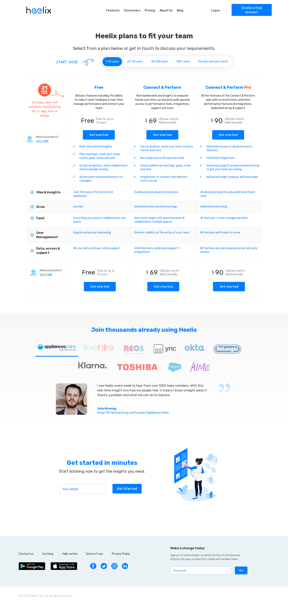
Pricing (150, 10)
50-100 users (159, 61)
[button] (241, 570)
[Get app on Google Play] (32, 566)
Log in (215, 10)
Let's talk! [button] (42, 141)
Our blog (47, 554)
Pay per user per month (213, 61)
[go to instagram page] (114, 566)
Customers (132, 10)
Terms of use (94, 554)
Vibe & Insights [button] (48, 192)
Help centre (69, 554)
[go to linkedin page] (125, 566)
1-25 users (112, 61)
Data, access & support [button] (48, 251)
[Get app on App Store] (64, 566)
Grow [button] (40, 207)
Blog (180, 10)
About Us (166, 10)
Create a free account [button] (251, 10)
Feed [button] (40, 218)
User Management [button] (47, 235)
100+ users (183, 61)
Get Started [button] (127, 489)
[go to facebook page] (93, 566)
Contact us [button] (26, 554)
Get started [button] (99, 135)
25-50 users (135, 61)
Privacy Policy (121, 554)
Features (113, 10)
